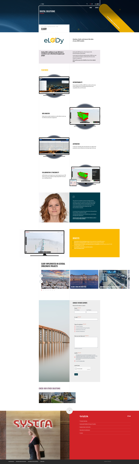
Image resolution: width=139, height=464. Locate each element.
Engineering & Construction (80, 329)
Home (91, 7)
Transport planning (83, 421)
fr (92, 4)
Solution (45, 26)
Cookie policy (42, 461)
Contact (97, 7)
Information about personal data (21, 461)
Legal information (11, 461)
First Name (76, 310)
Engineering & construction (51, 26)
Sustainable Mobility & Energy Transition (83, 327)
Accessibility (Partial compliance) (33, 461)
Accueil (42, 26)
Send (76, 374)
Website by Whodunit (107, 461)
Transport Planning (79, 326)
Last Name (88, 310)
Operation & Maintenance (80, 331)
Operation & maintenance (85, 430)
